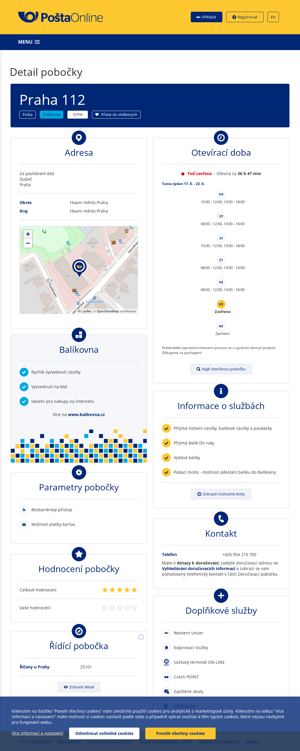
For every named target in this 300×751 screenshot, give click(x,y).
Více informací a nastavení (37, 733)
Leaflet (86, 311)
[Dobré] (119, 590)
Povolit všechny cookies (180, 733)
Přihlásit (209, 17)
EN (273, 17)
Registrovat (248, 17)
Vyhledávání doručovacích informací (198, 568)
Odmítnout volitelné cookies (104, 733)
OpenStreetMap (108, 311)
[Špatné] (112, 590)
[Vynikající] (134, 590)
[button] (151, 42)
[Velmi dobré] (127, 590)
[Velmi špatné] (105, 590)
